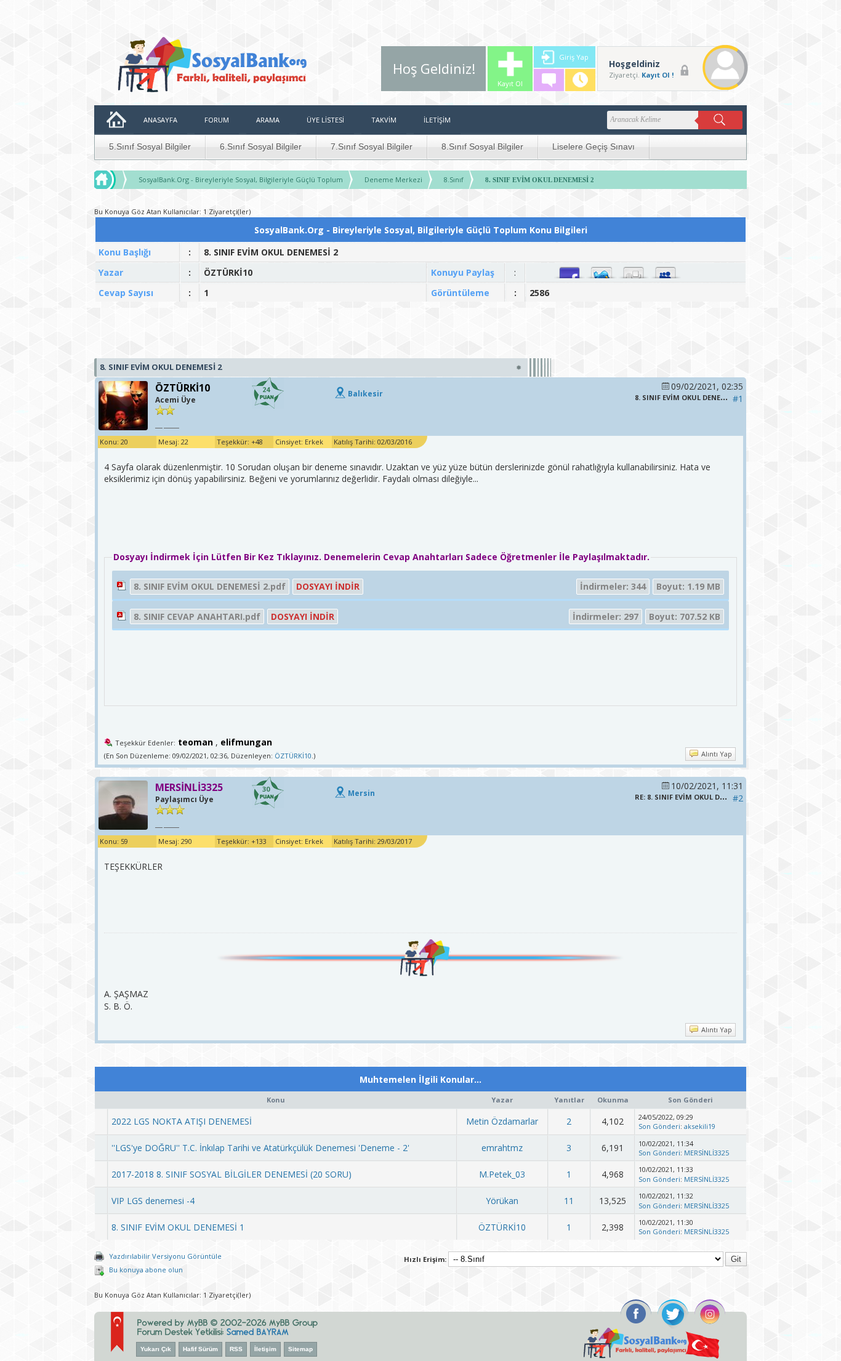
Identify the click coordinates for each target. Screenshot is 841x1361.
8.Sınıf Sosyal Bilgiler (482, 146)
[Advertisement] (420, 330)
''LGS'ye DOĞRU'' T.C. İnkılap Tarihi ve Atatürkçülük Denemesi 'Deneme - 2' (260, 1148)
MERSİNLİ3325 (706, 1152)
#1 (738, 398)
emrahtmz (502, 1148)
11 (569, 1200)
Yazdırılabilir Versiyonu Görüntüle (165, 1256)
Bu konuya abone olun (146, 1269)
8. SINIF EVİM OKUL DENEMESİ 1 (177, 1227)
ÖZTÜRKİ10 (293, 755)
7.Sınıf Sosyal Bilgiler (371, 146)
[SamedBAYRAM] (258, 1331)
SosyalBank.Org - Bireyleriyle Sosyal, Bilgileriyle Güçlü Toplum (241, 179)
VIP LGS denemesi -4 (153, 1200)
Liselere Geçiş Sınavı (593, 146)
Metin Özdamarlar (502, 1121)
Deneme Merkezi (393, 179)
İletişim (265, 1349)
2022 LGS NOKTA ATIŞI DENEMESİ (181, 1121)
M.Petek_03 (502, 1174)
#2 (738, 798)
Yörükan (502, 1200)
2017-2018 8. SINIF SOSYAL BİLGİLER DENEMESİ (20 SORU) (231, 1174)
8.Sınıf (454, 179)
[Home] (116, 180)
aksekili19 (699, 1126)
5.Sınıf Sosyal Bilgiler (150, 146)
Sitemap (300, 1349)
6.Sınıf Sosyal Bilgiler (261, 146)
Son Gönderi (659, 1126)
